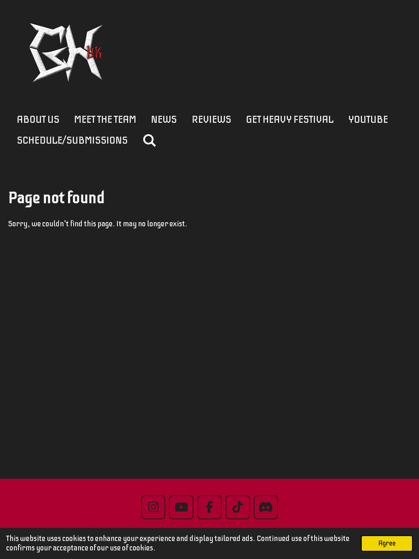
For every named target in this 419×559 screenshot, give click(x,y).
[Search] (149, 140)
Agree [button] (387, 543)
